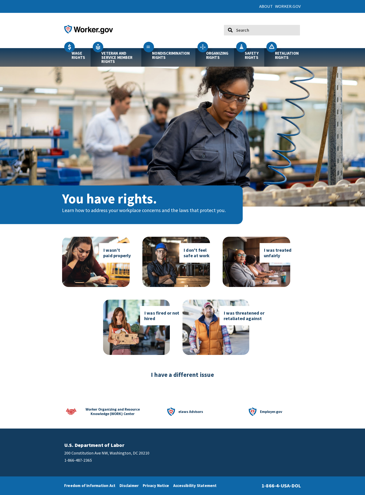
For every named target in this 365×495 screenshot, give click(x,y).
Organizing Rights (217, 55)
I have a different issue (182, 375)
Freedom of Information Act (89, 485)
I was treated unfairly (278, 252)
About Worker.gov (280, 6)
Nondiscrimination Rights (171, 55)
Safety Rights (252, 55)
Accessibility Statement (195, 485)
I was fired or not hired (161, 315)
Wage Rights (78, 55)
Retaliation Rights (287, 55)
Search (227, 23)
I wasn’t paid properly (117, 252)
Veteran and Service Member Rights (116, 57)
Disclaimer (129, 485)
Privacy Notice (156, 485)
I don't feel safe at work (197, 252)
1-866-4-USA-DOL (281, 485)
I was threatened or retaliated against (244, 315)
